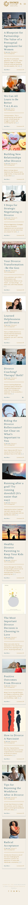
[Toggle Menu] (25, 4)
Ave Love (8, 52)
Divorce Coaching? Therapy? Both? (13, 372)
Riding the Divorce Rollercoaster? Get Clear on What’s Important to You (13, 430)
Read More (6, 69)
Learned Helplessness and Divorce (12, 319)
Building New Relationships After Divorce (12, 157)
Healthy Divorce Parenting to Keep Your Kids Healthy (13, 551)
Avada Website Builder (20, 884)
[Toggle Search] (20, 4)
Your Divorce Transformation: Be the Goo (14, 264)
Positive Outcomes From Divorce (12, 680)
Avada (6, 886)
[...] (20, 66)
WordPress (14, 888)
